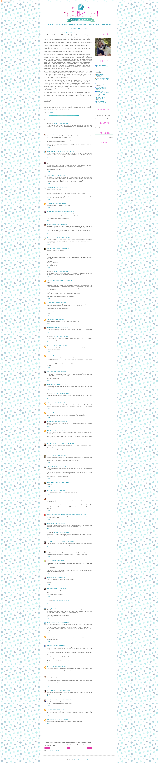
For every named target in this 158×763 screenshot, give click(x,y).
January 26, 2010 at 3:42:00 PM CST (59, 523)
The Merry (49, 608)
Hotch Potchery (50, 498)
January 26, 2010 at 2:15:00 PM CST (58, 466)
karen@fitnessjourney (52, 541)
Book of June (99, 91)
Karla (48, 384)
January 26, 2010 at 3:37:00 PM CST (63, 498)
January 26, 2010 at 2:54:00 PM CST (63, 482)
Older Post (89, 748)
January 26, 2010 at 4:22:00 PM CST (66, 541)
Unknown (49, 203)
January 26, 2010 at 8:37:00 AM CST (58, 302)
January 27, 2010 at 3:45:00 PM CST (62, 690)
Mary (48, 490)
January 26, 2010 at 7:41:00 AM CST (61, 237)
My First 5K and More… (101, 65)
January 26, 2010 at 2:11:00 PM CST (57, 455)
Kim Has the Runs (100, 69)
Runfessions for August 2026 (102, 66)
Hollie (48, 302)
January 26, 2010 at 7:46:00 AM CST (61, 248)
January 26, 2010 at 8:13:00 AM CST (64, 280)
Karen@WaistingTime (52, 151)
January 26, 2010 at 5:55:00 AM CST (61, 123)
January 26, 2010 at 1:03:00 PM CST (58, 430)
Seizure (84, 28)
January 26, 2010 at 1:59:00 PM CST (66, 443)
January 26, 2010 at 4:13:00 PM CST (61, 532)
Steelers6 (49, 187)
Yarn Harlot (99, 83)
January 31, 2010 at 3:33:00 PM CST (64, 699)
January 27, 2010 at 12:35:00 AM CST (60, 608)
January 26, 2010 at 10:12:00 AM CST (58, 371)
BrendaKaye (50, 237)
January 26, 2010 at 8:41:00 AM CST (57, 319)
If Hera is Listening (100, 84)
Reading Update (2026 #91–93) (102, 71)
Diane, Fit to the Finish (52, 443)
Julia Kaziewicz (50, 719)
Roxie (48, 134)
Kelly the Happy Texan (52, 355)
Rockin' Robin (50, 690)
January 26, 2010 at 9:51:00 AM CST (58, 345)
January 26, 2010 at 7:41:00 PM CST (59, 577)
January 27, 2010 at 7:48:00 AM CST (57, 645)
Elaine (48, 345)
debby (48, 371)
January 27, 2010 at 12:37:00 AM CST (60, 622)
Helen (48, 175)
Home (68, 748)
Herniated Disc (75, 28)
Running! (57, 24)
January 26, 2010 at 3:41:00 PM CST (78, 514)
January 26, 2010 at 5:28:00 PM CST (60, 560)
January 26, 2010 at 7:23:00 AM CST (66, 211)
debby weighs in (100, 101)
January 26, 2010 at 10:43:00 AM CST (58, 384)
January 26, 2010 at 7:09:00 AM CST (60, 187)
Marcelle (49, 224)
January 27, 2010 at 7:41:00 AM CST (60, 636)
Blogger (89, 759)
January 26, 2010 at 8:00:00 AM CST (61, 271)
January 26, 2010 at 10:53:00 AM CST (56, 402)
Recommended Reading (68, 24)
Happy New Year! (99, 98)
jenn (48, 430)
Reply (48, 129)
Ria (48, 709)
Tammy (49, 523)
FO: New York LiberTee (101, 88)
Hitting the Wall (99, 75)
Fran (48, 466)
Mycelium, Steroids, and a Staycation (103, 79)
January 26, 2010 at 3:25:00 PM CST (58, 490)
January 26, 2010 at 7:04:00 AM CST (58, 175)
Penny (48, 551)
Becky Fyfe (49, 248)
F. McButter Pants (51, 280)
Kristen (49, 577)
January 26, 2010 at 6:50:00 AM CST (60, 162)
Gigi (48, 666)
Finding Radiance (100, 97)
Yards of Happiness (101, 87)
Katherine (49, 327)
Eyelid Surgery (106, 24)
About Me (50, 24)
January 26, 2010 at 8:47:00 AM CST (61, 336)
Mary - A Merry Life (51, 699)
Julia (48, 588)
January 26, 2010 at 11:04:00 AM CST (66, 412)
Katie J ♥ (49, 560)
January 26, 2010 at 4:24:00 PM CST (59, 551)
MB (48, 645)
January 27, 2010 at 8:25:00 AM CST (57, 666)
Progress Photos (82, 24)
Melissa (49, 421)
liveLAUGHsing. (51, 482)
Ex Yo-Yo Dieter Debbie (52, 211)
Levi (48, 455)
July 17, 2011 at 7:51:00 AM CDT (62, 719)
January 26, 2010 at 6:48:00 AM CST (66, 151)
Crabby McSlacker (51, 676)
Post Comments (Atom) (55, 750)
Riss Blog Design (77, 759)
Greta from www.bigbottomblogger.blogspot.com (58, 514)
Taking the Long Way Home (102, 78)
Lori (48, 319)
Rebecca (49, 162)
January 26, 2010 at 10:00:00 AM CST (66, 355)
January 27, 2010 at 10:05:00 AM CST (64, 676)
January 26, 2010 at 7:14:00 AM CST (60, 203)
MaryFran (49, 636)
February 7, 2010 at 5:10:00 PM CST (57, 709)
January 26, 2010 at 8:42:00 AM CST (60, 327)
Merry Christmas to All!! (101, 102)
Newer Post (47, 748)
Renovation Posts (94, 24)
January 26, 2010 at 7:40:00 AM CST (59, 224)
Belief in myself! (100, 74)
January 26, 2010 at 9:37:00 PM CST (61, 600)
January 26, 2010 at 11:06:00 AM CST (59, 421)
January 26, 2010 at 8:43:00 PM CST (58, 588)
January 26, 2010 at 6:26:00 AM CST (58, 134)
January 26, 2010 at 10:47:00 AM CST (61, 393)
